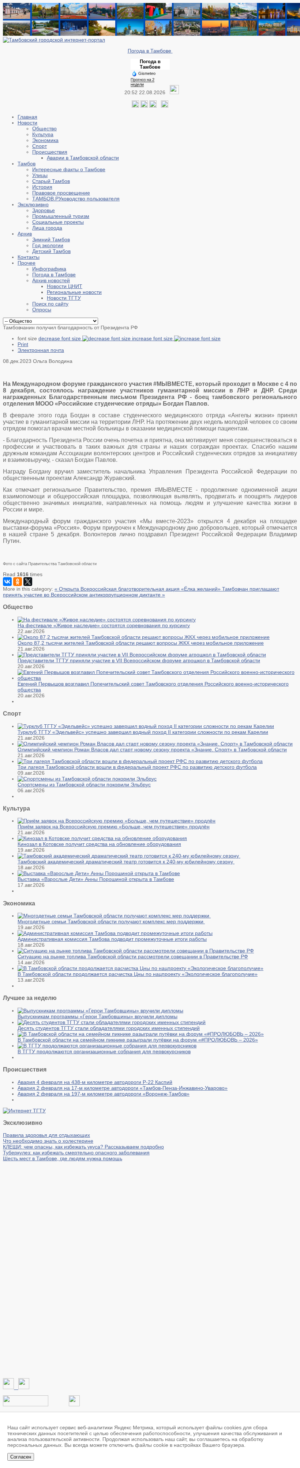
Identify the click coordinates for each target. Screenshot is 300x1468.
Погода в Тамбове (150, 51)
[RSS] (153, 106)
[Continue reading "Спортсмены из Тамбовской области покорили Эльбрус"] (87, 779)
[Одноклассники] (144, 106)
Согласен (20, 1457)
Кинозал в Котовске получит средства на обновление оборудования (99, 844)
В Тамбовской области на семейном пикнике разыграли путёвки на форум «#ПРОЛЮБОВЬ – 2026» (138, 1040)
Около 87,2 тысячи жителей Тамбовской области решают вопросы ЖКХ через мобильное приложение (141, 643)
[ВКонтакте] (7, 581)
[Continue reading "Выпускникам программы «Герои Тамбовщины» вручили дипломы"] (100, 1010)
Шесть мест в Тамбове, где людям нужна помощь (62, 1158)
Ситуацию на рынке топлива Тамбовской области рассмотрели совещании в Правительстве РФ (133, 956)
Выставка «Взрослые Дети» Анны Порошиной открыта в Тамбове (96, 879)
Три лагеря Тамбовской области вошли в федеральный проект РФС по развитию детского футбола (137, 767)
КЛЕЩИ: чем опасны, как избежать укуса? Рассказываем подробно (83, 1147)
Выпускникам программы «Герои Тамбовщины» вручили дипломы (97, 1016)
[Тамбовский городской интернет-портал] (54, 40)
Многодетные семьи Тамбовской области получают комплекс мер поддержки (111, 921)
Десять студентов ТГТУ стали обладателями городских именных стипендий (109, 1028)
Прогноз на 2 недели (142, 82)
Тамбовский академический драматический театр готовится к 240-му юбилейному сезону (126, 862)
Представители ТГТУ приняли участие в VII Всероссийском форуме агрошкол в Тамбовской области (139, 660)
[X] (27, 581)
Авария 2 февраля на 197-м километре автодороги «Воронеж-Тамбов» (104, 1094)
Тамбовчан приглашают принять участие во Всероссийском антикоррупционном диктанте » (141, 592)
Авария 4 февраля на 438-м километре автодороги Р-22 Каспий (95, 1082)
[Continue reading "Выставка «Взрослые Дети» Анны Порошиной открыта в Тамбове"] (99, 873)
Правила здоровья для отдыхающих (46, 1135)
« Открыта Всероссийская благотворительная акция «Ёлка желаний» (138, 589)
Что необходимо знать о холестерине (48, 1141)
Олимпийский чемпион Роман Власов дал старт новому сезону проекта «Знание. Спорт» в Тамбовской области (152, 749)
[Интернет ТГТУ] (24, 1111)
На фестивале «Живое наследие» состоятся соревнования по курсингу (104, 625)
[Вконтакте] (135, 106)
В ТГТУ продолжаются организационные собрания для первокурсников (104, 1051)
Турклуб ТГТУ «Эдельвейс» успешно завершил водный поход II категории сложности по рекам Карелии (143, 732)
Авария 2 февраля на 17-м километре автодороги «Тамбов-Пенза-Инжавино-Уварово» (123, 1088)
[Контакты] (25, 1404)
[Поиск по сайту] (164, 106)
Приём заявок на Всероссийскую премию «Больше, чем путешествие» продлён (114, 826)
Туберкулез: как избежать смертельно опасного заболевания (76, 1152)
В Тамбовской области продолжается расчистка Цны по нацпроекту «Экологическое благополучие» (138, 974)
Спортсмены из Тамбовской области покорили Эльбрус (84, 784)
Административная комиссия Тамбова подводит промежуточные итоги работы (112, 939)
